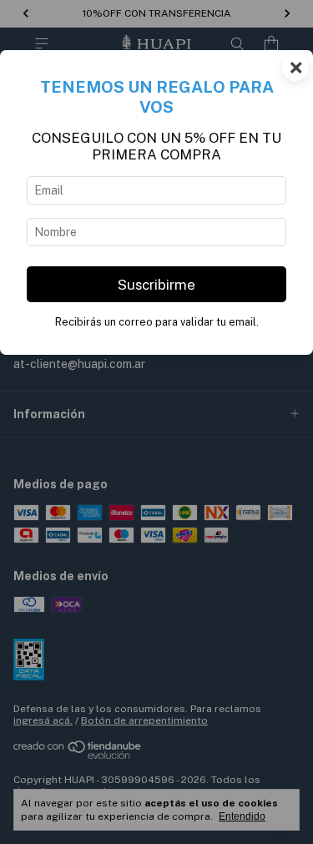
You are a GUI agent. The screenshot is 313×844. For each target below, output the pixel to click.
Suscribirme (156, 284)
